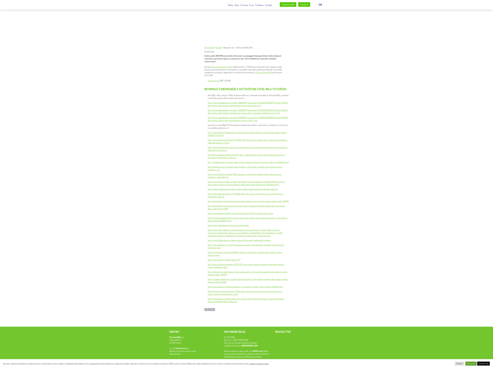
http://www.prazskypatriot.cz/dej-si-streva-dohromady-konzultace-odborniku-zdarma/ (243, 189)
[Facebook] (207, 319)
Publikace (259, 5)
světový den (209, 309)
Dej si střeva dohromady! (222, 67)
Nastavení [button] (459, 363)
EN (320, 4)
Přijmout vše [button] (471, 363)
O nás (251, 5)
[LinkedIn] (212, 319)
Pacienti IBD (155, 4)
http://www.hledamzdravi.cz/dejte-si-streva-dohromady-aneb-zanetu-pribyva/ (239, 240)
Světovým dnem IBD (262, 72)
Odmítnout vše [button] (483, 363)
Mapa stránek (174, 354)
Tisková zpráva (213, 80)
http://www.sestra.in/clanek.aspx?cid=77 (224, 260)
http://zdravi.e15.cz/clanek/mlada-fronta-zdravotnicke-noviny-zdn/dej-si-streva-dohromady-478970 (248, 201)
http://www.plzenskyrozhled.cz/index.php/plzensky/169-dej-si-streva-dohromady (240, 213)
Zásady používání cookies (259, 363)
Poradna (244, 5)
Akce (237, 5)
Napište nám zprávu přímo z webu (182, 351)
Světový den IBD (288, 4)
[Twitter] (218, 319)
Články (230, 5)
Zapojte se (304, 4)
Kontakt (268, 5)
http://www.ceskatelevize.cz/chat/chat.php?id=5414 (228, 225)
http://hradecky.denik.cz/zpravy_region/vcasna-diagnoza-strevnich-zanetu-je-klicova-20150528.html (248, 162)
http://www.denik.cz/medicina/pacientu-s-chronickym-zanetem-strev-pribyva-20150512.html (245, 286)
